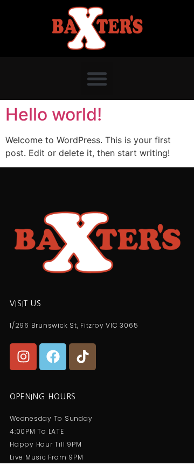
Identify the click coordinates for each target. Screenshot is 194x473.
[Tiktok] (82, 356)
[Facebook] (52, 356)
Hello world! (53, 114)
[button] (97, 78)
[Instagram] (23, 356)
